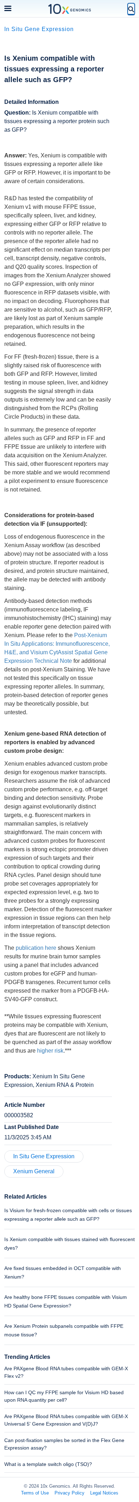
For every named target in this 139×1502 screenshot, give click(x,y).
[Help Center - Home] (69, 9)
